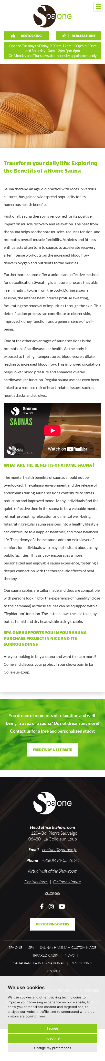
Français (52, 892)
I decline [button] (53, 1038)
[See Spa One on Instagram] (51, 906)
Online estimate (67, 881)
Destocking (31, 36)
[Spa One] (52, 16)
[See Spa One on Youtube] (62, 906)
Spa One (15, 947)
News (69, 955)
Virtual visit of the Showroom (52, 871)
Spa (31, 947)
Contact (52, 970)
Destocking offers (52, 925)
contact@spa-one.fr (59, 849)
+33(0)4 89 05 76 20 (60, 860)
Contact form (36, 881)
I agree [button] (52, 1028)
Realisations (83, 36)
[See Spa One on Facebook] (42, 906)
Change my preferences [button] (52, 1048)
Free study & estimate (52, 750)
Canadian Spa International (38, 963)
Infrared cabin (45, 955)
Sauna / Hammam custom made (68, 947)
